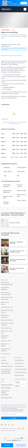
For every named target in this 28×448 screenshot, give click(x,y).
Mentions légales (6, 388)
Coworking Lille (19, 366)
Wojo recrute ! (5, 363)
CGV (2, 382)
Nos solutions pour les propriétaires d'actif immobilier (6, 371)
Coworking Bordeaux (20, 372)
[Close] (1, 3)
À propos (3, 360)
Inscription (14, 418)
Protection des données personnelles (5, 392)
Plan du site (12, 428)
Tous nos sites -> (6, 353)
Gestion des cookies (6, 397)
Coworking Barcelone (21, 369)
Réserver (7, 445)
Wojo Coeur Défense (7, 320)
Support (19, 428)
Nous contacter (21, 445)
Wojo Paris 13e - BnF (7, 307)
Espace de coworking (15, 222)
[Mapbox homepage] (5, 119)
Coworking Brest (19, 375)
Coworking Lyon (19, 363)
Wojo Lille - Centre (6, 341)
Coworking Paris (19, 360)
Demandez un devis (6, 366)
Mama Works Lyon (6, 328)
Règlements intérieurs (7, 385)
